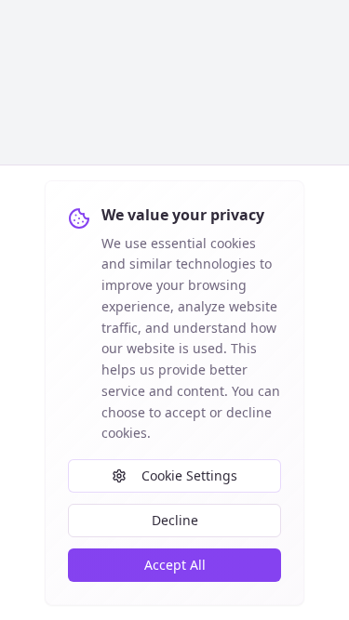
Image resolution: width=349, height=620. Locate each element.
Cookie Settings (189, 475)
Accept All (175, 565)
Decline (175, 520)
